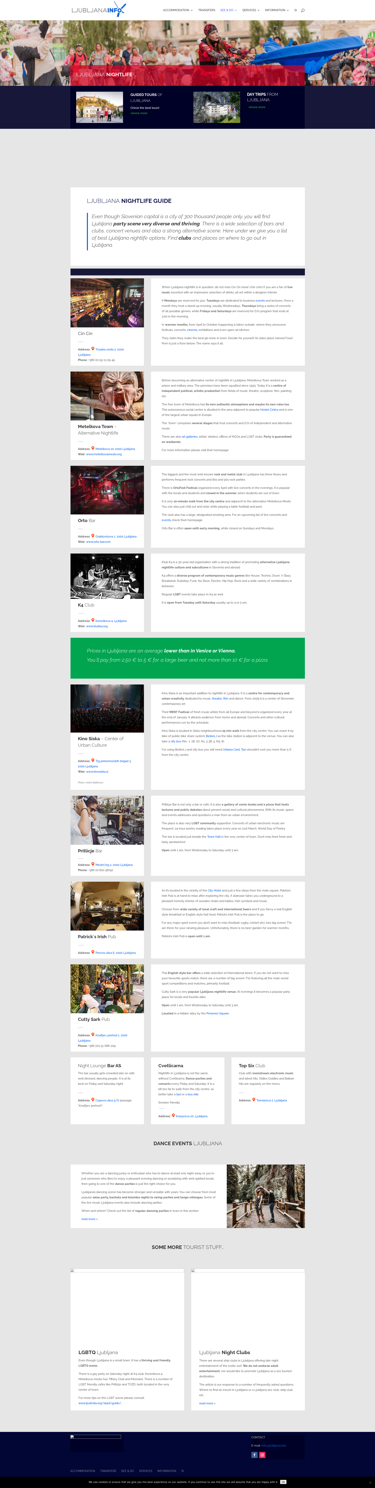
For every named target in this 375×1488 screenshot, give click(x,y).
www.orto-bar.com (98, 542)
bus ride (193, 1094)
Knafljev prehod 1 (107, 1035)
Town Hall (214, 837)
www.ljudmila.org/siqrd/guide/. (100, 1403)
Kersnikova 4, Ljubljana (111, 621)
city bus (176, 741)
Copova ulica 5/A (107, 1100)
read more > (89, 1219)
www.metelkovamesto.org (104, 454)
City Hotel (214, 890)
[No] (370, 1482)
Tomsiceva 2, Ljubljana (271, 1100)
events (260, 300)
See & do (226, 10)
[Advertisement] (188, 158)
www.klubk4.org (97, 626)
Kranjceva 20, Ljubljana (191, 1116)
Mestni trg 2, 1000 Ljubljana (114, 865)
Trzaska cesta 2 (106, 349)
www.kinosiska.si (97, 771)
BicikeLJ (211, 736)
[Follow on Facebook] (254, 1455)
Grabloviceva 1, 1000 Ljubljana (116, 536)
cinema (192, 330)
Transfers (206, 10)
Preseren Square (217, 1013)
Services (249, 10)
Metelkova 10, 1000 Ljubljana (115, 449)
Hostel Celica (269, 409)
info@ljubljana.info (273, 1445)
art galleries (189, 436)
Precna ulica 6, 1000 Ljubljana (116, 953)
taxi (178, 1094)
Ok (283, 1482)
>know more (138, 113)
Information (275, 10)
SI (295, 10)
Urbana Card (231, 749)
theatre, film (220, 698)
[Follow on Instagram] (262, 1455)
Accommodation (176, 10)
